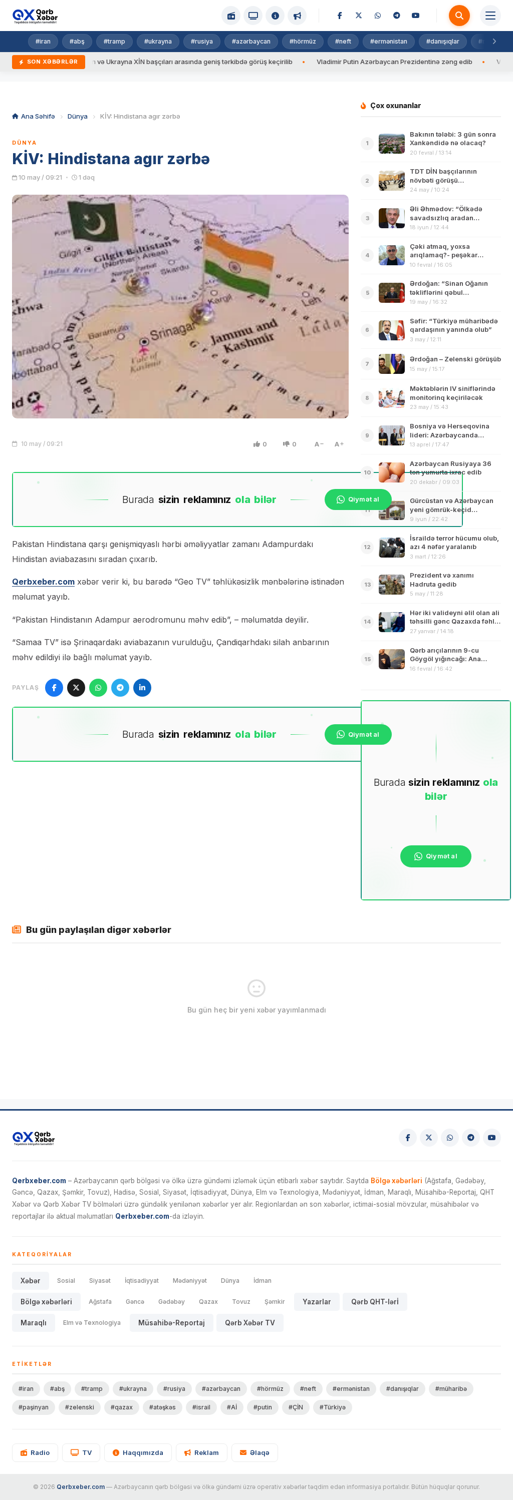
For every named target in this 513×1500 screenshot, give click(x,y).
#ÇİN (296, 1407)
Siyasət (100, 1280)
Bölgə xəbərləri (46, 1302)
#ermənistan (388, 41)
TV (87, 1452)
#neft (343, 41)
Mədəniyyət (190, 1280)
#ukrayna (158, 41)
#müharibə (451, 1388)
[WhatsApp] (377, 15)
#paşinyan (34, 1407)
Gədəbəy (171, 1301)
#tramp (114, 41)
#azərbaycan (251, 41)
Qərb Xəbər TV (250, 1323)
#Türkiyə (333, 1407)
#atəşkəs (162, 1407)
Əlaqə (260, 1452)
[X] (358, 15)
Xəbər (31, 1281)
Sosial (66, 1280)
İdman (262, 1280)
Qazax (208, 1301)
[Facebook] (339, 15)
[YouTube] (415, 15)
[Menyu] (490, 15)
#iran (43, 41)
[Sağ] (494, 42)
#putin (262, 1407)
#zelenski (79, 1407)
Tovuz (241, 1301)
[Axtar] (459, 15)
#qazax (122, 1407)
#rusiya (202, 41)
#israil (201, 1407)
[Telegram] (396, 15)
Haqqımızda (143, 1452)
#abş (77, 41)
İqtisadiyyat (142, 1280)
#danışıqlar (442, 41)
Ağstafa (100, 1301)
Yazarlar (317, 1302)
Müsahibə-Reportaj (171, 1323)
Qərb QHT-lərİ (375, 1302)
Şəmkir (275, 1301)
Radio (40, 1452)
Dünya (78, 116)
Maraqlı (34, 1323)
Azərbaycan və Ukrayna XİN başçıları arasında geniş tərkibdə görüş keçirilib (136, 62)
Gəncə (135, 1301)
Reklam (206, 1452)
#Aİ (232, 1407)
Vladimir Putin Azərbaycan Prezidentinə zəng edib (356, 62)
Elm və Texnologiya (92, 1322)
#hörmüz (303, 41)
